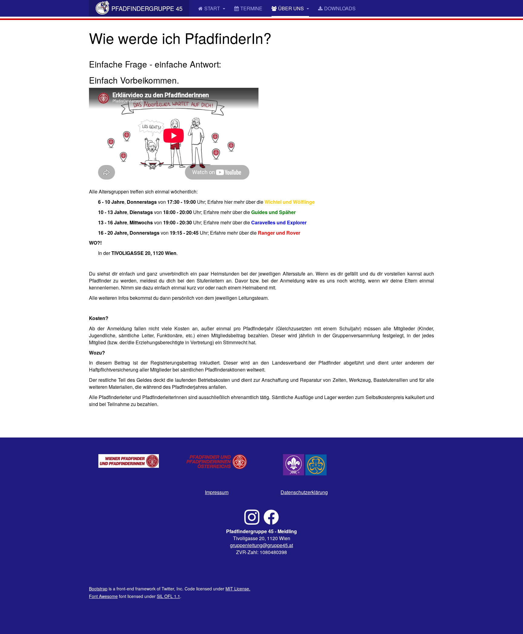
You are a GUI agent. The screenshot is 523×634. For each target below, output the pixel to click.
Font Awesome (103, 596)
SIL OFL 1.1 (168, 596)
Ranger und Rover (279, 232)
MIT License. (237, 589)
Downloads (340, 8)
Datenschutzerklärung (304, 492)
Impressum (217, 492)
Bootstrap (98, 589)
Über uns (291, 8)
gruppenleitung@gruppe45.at (261, 545)
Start (212, 8)
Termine (251, 8)
